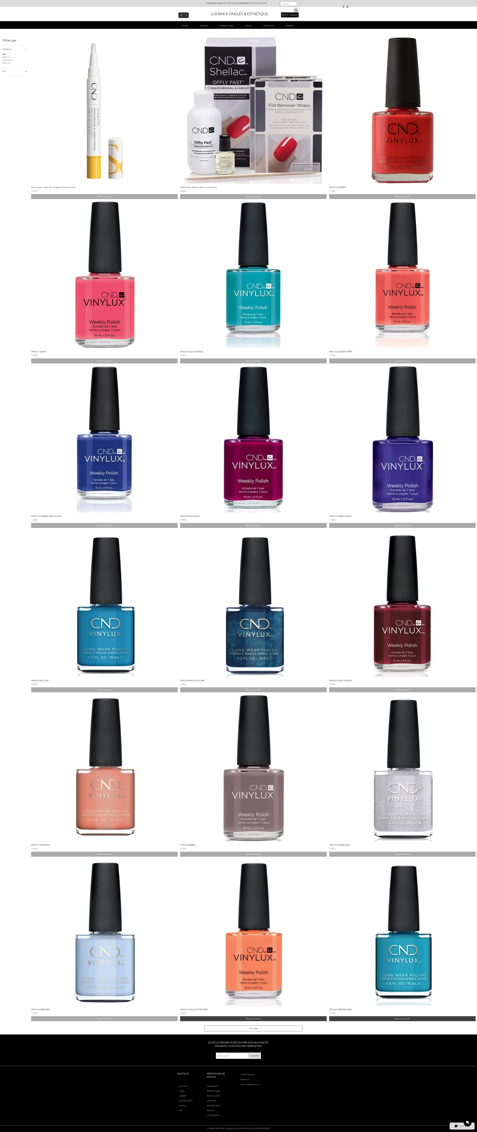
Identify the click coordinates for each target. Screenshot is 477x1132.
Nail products (7, 60)
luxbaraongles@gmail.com (249, 1084)
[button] (296, 9)
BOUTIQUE (183, 1073)
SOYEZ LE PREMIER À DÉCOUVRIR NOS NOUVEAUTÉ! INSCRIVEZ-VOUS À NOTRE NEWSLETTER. (238, 1044)
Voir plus (253, 1028)
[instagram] (347, 7)
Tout (4, 54)
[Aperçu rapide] (104, 110)
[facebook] (343, 7)
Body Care (6, 63)
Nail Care (6, 57)
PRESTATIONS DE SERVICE (216, 1075)
